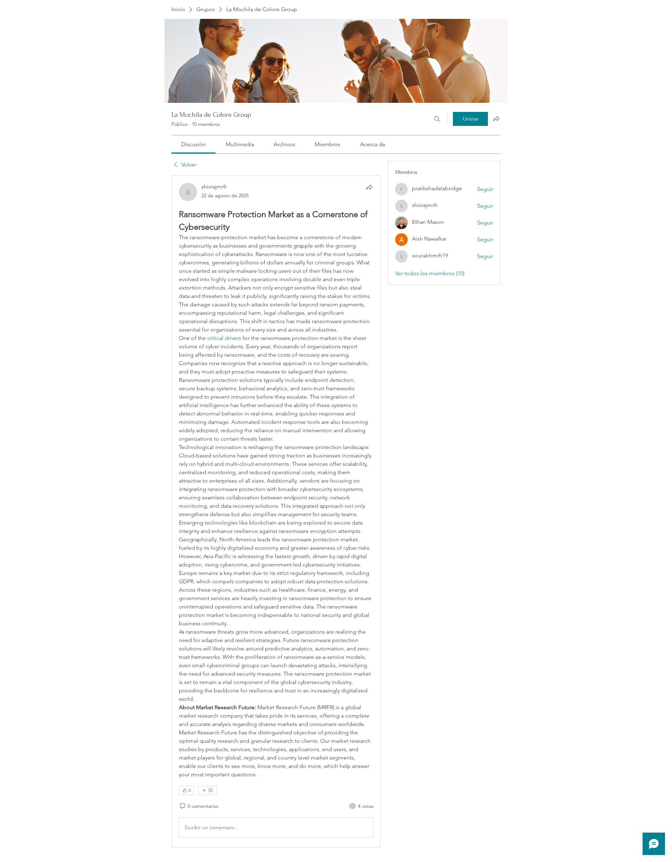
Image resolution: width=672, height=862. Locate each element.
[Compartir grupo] (496, 118)
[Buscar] (437, 119)
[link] (193, 144)
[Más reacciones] (207, 790)
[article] (276, 512)
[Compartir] (369, 187)
